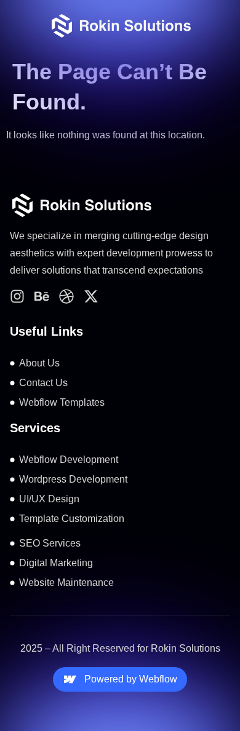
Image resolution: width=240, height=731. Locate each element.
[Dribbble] (66, 296)
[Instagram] (17, 296)
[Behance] (41, 296)
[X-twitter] (91, 296)
